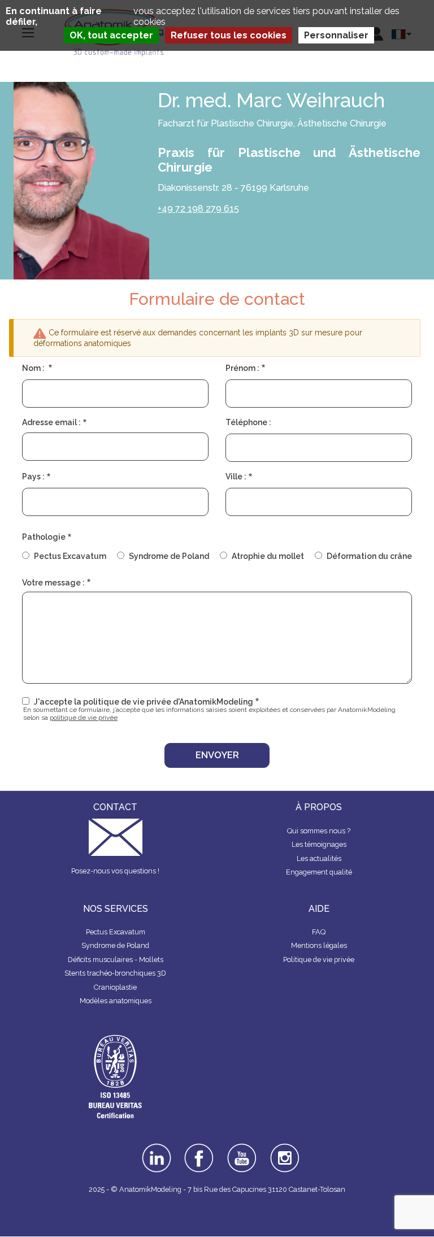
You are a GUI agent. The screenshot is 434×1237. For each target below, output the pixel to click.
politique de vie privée (84, 718)
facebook (199, 1147)
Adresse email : (51, 422)
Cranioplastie (115, 987)
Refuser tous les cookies (229, 35)
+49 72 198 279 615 (198, 208)
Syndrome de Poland (169, 556)
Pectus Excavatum (70, 556)
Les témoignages (319, 844)
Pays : (33, 476)
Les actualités (319, 858)
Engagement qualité (319, 872)
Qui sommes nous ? (318, 831)
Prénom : (242, 368)
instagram (285, 1151)
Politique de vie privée (318, 959)
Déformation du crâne (369, 556)
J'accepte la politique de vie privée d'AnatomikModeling (143, 701)
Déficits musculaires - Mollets (115, 959)
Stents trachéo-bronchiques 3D (115, 973)
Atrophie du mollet (268, 556)
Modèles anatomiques (115, 1000)
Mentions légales (319, 945)
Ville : (235, 476)
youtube (241, 1147)
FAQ (319, 932)
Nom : (34, 368)
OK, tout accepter (111, 35)
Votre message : (53, 582)
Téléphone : (248, 422)
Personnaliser (336, 35)
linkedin (156, 1147)
